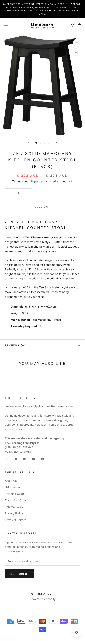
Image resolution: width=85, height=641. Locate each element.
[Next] (56, 142)
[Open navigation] (6, 25)
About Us (11, 480)
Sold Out (42, 206)
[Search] (73, 25)
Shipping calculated (43, 181)
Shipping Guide (15, 493)
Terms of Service (15, 520)
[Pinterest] (24, 458)
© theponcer (42, 593)
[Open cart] (79, 25)
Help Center (12, 487)
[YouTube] (33, 458)
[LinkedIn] (42, 458)
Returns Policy (14, 506)
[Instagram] (15, 458)
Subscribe (19, 573)
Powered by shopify (43, 599)
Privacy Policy (14, 513)
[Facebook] (6, 458)
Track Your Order (16, 500)
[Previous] (28, 142)
